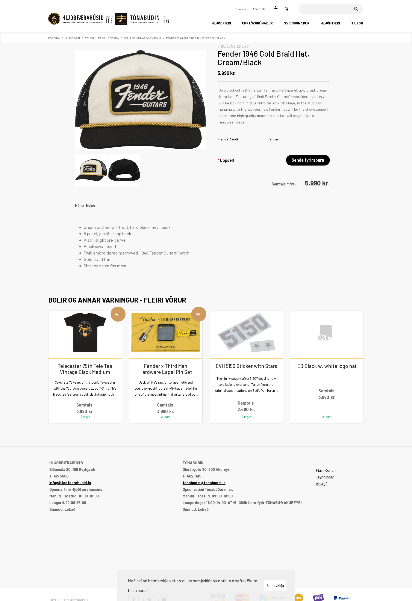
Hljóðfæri (72, 38)
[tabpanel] (206, 246)
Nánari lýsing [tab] (85, 205)
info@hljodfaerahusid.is (70, 482)
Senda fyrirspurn (308, 160)
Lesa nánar (138, 590)
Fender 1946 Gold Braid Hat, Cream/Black (195, 38)
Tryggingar (325, 476)
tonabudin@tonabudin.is (204, 482)
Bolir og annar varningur (142, 38)
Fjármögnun (326, 470)
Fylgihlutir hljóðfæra (102, 38)
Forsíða (54, 38)
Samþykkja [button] (275, 585)
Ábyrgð (321, 483)
